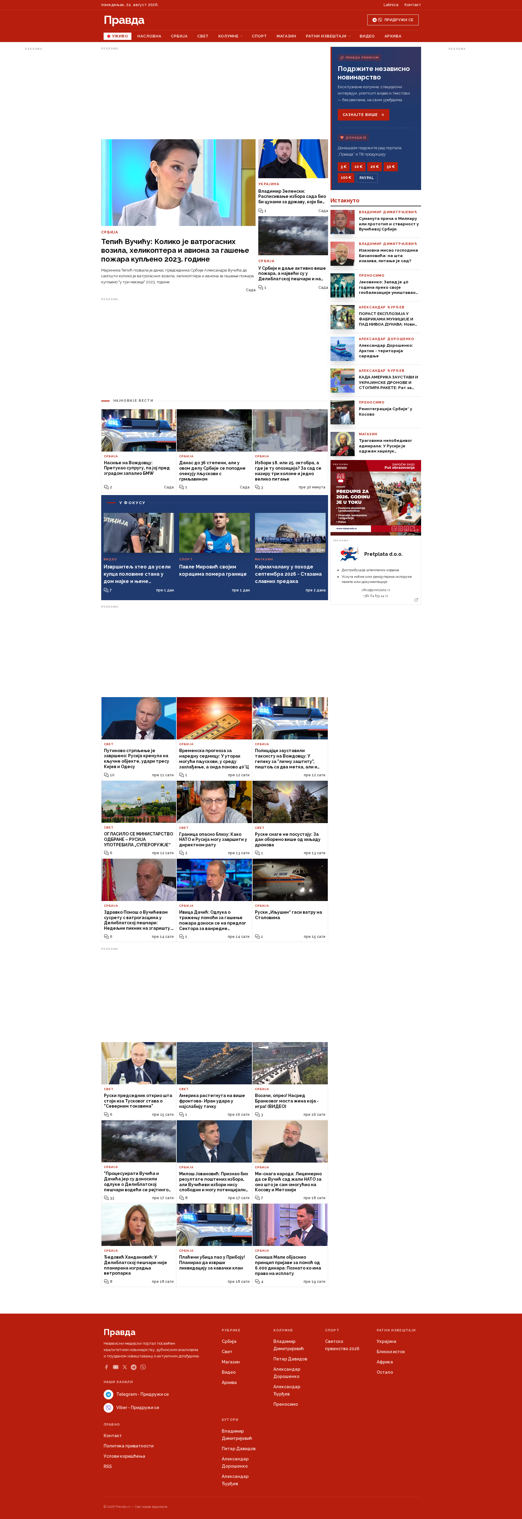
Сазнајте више (360, 115)
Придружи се (399, 20)
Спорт (259, 36)
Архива (393, 36)
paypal (366, 178)
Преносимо (285, 1404)
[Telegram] (134, 1367)
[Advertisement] (49, 143)
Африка (385, 1362)
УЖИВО (120, 36)
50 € (391, 167)
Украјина (386, 1341)
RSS (108, 1466)
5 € (343, 167)
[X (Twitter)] (124, 1367)
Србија (179, 36)
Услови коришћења (124, 1456)
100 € (346, 177)
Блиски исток (391, 1351)
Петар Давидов (290, 1358)
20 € (374, 167)
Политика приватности (128, 1445)
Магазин (286, 36)
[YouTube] (116, 1367)
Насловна (149, 36)
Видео (367, 36)
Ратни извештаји (326, 36)
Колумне (228, 36)
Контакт (412, 4)
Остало (385, 1372)
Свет (203, 36)
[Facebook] (106, 1367)
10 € (358, 167)
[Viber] (143, 1367)
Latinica (391, 4)
